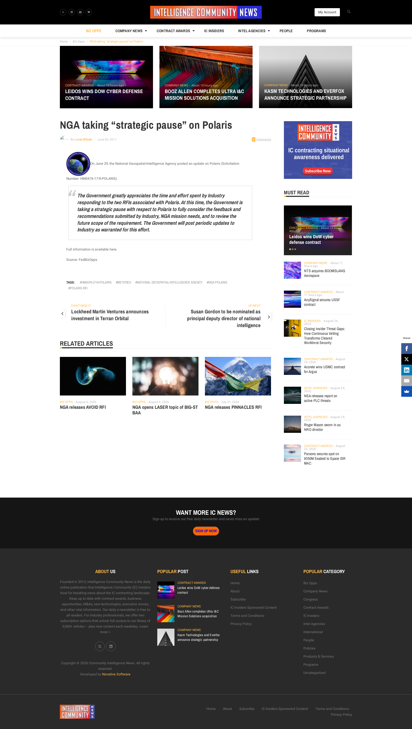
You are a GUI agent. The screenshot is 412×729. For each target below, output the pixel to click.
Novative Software (116, 674)
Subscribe (238, 599)
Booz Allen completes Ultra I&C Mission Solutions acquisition (204, 94)
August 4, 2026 (158, 402)
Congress (310, 599)
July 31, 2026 (230, 402)
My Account (327, 12)
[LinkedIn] (406, 370)
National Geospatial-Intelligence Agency (170, 282)
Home (64, 41)
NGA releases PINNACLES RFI (233, 407)
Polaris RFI (79, 288)
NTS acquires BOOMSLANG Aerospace (324, 273)
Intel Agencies (251, 30)
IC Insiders (214, 30)
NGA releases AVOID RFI (83, 407)
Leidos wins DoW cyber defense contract (104, 94)
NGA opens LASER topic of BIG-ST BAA (165, 410)
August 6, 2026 (86, 402)
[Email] (406, 380)
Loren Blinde (83, 139)
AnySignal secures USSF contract (322, 302)
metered (124, 282)
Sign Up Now (206, 531)
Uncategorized (314, 672)
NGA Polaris (217, 282)
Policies (309, 648)
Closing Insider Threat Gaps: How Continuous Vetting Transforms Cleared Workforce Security (324, 336)
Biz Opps (93, 30)
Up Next (254, 305)
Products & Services (318, 656)
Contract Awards (173, 30)
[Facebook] (406, 348)
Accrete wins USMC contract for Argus (324, 369)
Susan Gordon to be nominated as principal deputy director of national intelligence (223, 318)
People (286, 30)
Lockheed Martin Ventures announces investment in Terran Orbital (110, 315)
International (313, 632)
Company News (128, 30)
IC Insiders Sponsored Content (253, 607)
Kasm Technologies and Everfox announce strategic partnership (305, 94)
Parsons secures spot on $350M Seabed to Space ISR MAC (324, 458)
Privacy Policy (241, 623)
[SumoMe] (406, 391)
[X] (406, 359)
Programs (316, 30)
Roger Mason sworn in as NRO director (322, 427)
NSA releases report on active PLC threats (320, 398)
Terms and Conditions (247, 615)
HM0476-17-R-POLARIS (97, 282)
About (234, 591)
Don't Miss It (81, 305)
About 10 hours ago (110, 85)
